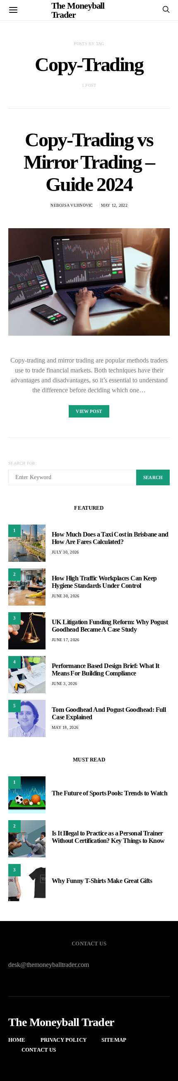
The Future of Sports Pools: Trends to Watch (109, 793)
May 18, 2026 (65, 727)
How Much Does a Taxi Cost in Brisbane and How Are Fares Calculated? (110, 538)
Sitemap (113, 1040)
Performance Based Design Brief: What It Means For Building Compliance (105, 669)
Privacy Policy (64, 1040)
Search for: (22, 463)
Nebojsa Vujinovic (72, 205)
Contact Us (39, 1050)
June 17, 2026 (65, 639)
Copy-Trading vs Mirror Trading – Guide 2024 (89, 162)
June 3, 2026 (64, 683)
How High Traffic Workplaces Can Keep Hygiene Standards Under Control (104, 582)
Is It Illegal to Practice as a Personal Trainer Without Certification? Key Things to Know (108, 837)
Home (17, 1040)
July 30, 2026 (65, 552)
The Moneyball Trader (61, 1022)
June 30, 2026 (65, 596)
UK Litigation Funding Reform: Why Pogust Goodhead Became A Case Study (110, 625)
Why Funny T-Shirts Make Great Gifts (102, 880)
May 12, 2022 (114, 205)
